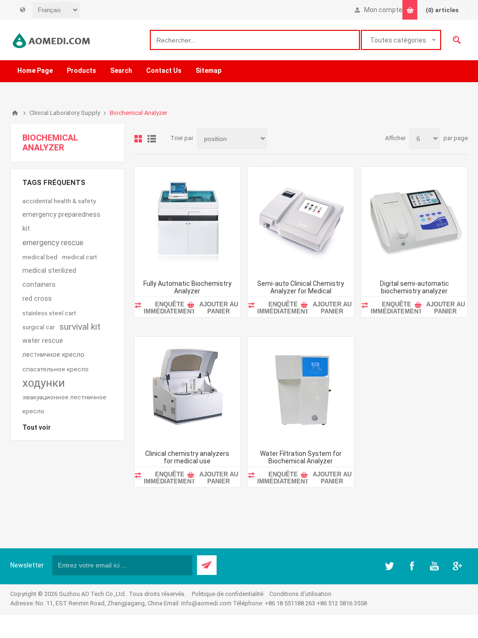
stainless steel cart (49, 313)
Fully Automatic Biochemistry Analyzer (187, 287)
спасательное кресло (55, 369)
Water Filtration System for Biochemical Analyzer (301, 457)
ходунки (43, 383)
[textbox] (255, 40)
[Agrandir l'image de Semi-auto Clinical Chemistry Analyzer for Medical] (301, 220)
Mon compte (383, 10)
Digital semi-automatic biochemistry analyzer (414, 287)
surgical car (38, 327)
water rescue (42, 341)
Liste (152, 138)
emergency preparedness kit (61, 222)
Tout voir (36, 427)
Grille (138, 138)
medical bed (39, 257)
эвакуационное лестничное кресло (64, 404)
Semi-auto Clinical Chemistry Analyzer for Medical (300, 287)
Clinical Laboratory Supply (64, 112)
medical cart (79, 257)
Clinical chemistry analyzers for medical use (187, 457)
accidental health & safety (59, 201)
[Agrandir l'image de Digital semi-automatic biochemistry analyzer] (414, 220)
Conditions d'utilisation (300, 593)
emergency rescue (53, 242)
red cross (37, 299)
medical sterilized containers (49, 278)
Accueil (15, 113)
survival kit (79, 326)
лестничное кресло (53, 355)
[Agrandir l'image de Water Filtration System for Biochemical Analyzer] (301, 390)
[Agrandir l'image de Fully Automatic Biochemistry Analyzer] (187, 220)
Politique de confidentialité (227, 593)
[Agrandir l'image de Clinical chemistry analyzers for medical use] (187, 390)
